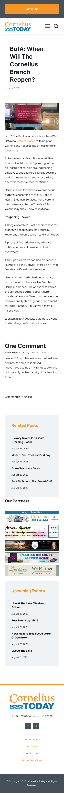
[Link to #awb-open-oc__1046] (56, 26)
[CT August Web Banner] (32, 512)
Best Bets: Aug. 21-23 (24, 620)
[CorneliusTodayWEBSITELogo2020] (32, 694)
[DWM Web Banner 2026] (32, 566)
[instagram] (36, 726)
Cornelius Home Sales (25, 468)
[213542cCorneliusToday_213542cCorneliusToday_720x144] (32, 554)
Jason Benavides (32, 760)
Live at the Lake (21, 650)
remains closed (25, 141)
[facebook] (28, 726)
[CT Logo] (18, 22)
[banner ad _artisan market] (32, 525)
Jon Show (32, 746)
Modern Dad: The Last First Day (30, 455)
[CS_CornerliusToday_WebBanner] (32, 541)
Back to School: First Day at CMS (32, 481)
